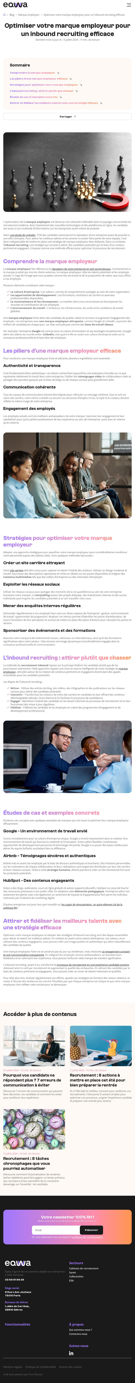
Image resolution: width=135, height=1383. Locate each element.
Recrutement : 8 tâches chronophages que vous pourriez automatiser (26, 1163)
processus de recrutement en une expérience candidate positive (93, 964)
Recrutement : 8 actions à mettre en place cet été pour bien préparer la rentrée (97, 1080)
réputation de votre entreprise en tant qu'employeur (81, 268)
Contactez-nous (78, 1333)
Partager (66, 116)
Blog (12, 14)
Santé (72, 1272)
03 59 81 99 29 (14, 1279)
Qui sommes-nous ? (80, 1329)
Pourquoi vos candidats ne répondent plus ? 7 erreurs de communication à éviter (32, 1080)
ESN (71, 1280)
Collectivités (76, 1276)
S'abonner (91, 1230)
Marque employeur (29, 14)
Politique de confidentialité (41, 1366)
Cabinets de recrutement (83, 1268)
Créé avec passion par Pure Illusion (23, 1374)
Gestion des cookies (70, 1366)
